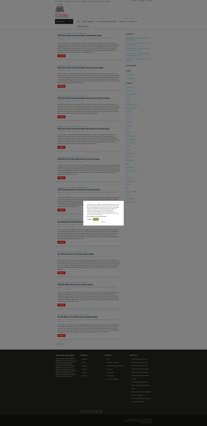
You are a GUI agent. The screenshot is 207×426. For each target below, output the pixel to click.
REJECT (103, 222)
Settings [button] (89, 219)
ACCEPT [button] (96, 219)
